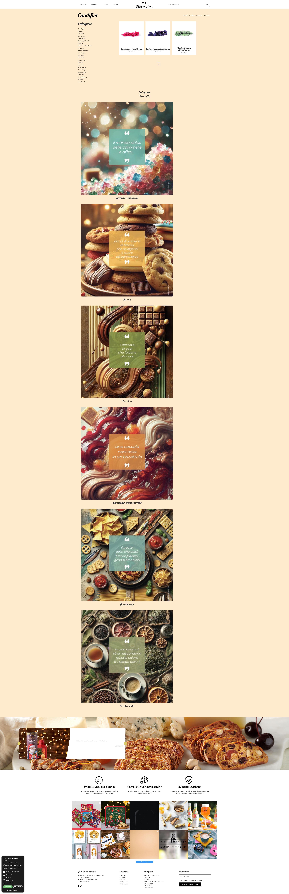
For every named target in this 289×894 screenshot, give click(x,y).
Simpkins (80, 62)
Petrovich (81, 55)
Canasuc (80, 31)
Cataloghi (105, 4)
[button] (13, 890)
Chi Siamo (122, 877)
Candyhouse (81, 38)
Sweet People (82, 70)
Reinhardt (81, 57)
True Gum (81, 74)
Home (185, 15)
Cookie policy (124, 883)
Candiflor (206, 15)
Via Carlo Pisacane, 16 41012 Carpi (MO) (92, 875)
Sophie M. (81, 65)
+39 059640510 (87, 877)
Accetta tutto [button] (8, 886)
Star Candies (82, 67)
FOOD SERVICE (148, 888)
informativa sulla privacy (196, 880)
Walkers (80, 79)
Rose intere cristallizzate (131, 49)
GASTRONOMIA (148, 883)
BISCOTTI (147, 877)
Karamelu (81, 48)
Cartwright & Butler (84, 41)
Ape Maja (81, 29)
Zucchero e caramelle (195, 15)
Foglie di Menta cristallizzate (184, 49)
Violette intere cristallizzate (158, 49)
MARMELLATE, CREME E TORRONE (154, 881)
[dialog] (13, 874)
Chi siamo (83, 4)
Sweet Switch (82, 72)
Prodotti (94, 4)
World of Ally (82, 82)
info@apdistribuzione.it (91, 879)
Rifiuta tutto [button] (18, 886)
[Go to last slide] (19, 743)
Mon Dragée (81, 53)
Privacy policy (124, 881)
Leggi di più (13, 868)
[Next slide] (125, 743)
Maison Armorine (83, 50)
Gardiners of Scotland (84, 45)
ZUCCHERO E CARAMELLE (151, 875)
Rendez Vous (81, 60)
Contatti (115, 4)
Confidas (80, 43)
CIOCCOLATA (148, 879)
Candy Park (81, 36)
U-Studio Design (82, 77)
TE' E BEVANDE (148, 885)
